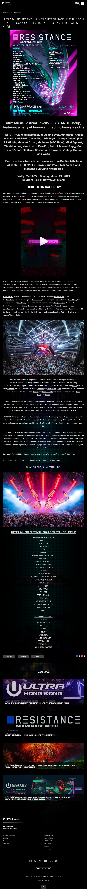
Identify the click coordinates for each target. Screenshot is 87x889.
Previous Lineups (9, 835)
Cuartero (72, 410)
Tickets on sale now (43, 187)
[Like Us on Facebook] (30, 861)
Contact (6, 844)
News (5, 841)
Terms (47, 880)
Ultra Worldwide (49, 835)
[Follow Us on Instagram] (35, 861)
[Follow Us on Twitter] (40, 861)
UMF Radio (47, 849)
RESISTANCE (48, 841)
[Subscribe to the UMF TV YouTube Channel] (45, 861)
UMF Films (47, 844)
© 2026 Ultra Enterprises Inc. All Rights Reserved (43, 876)
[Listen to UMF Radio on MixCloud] (51, 861)
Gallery (5, 838)
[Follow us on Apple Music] (43, 869)
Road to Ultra (48, 838)
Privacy (40, 880)
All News (23, 656)
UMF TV (46, 846)
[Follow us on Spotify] (56, 861)
